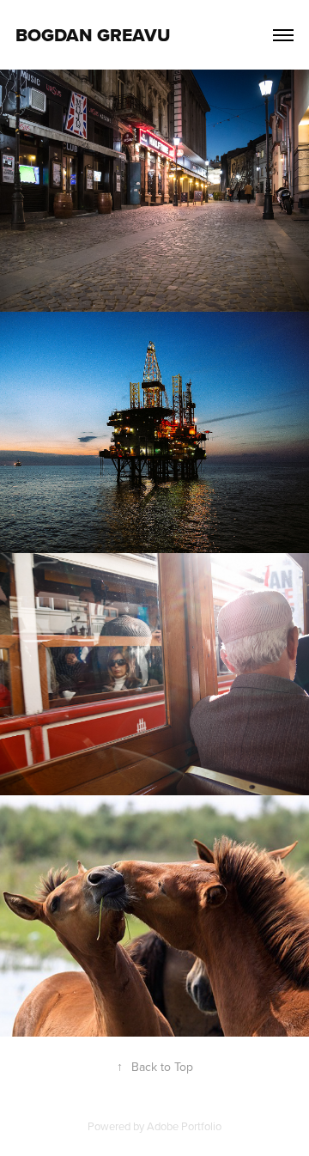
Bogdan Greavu (93, 34)
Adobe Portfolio (184, 1126)
